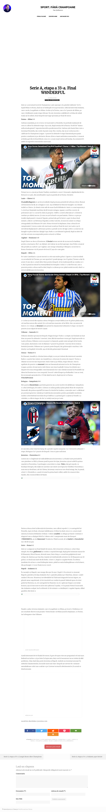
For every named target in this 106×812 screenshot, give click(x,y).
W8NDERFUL (70, 741)
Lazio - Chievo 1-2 (72, 739)
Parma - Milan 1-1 (49, 741)
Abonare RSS (64, 16)
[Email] (75, 730)
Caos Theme (29, 809)
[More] (53, 734)
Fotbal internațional (52, 100)
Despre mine (53, 16)
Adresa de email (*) (58, 791)
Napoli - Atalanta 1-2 (37, 741)
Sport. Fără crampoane (58, 7)
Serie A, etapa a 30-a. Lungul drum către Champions (23, 757)
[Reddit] (53, 730)
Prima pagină (41, 16)
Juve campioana (46, 739)
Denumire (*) (21, 791)
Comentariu (20, 774)
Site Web (19, 799)
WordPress (21, 809)
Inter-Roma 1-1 (36, 739)
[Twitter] (41, 730)
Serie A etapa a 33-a (60, 741)
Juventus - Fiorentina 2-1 (59, 739)
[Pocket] (64, 730)
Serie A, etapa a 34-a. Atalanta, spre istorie (87, 757)
